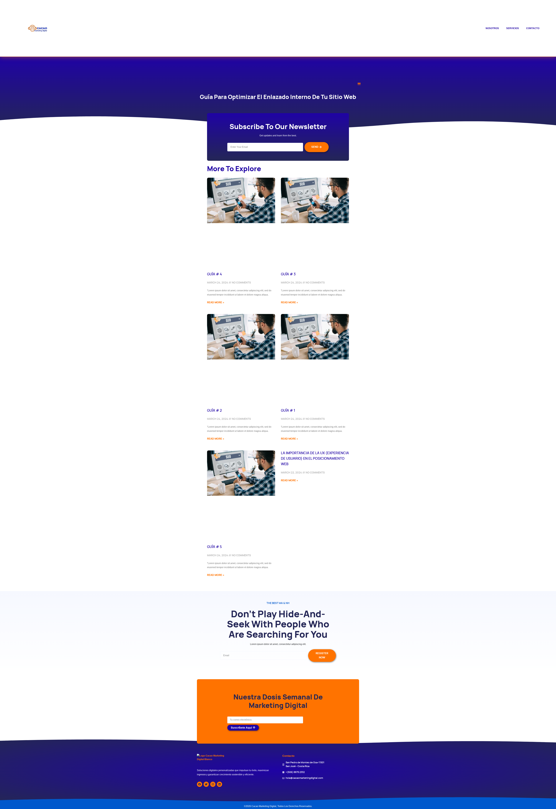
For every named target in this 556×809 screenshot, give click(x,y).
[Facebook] (199, 784)
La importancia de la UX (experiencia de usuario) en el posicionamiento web (315, 458)
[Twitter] (206, 784)
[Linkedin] (219, 784)
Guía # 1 (288, 410)
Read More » (215, 302)
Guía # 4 (214, 274)
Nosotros (492, 28)
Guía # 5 (214, 547)
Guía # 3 (288, 274)
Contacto (532, 28)
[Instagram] (212, 784)
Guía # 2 (214, 410)
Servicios (512, 28)
